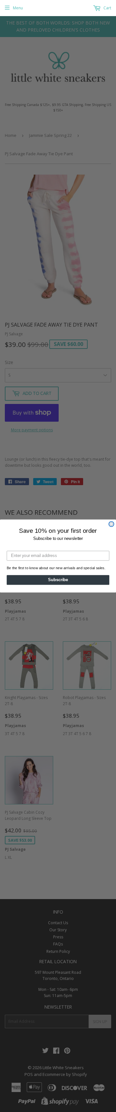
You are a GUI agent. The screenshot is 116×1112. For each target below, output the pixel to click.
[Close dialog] (111, 524)
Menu (18, 8)
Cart (106, 8)
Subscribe (58, 580)
